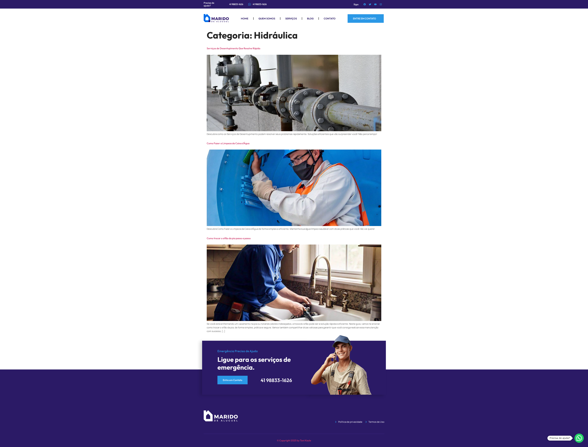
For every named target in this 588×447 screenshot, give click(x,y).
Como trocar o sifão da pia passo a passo (229, 238)
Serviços (291, 18)
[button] (579, 438)
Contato (329, 18)
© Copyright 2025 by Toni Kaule (294, 440)
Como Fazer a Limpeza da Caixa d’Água (228, 143)
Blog (310, 18)
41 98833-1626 (260, 4)
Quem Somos (266, 18)
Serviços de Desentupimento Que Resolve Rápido (233, 48)
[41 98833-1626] (249, 4)
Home (244, 18)
